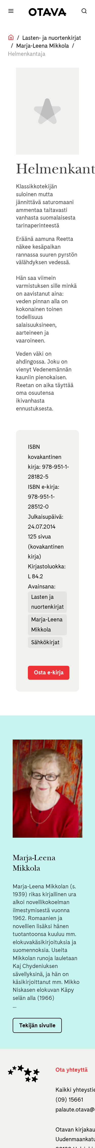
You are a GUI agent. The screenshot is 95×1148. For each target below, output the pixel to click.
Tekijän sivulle (37, 1025)
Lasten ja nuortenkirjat (47, 602)
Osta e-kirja (49, 672)
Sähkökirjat (45, 642)
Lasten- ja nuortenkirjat (51, 37)
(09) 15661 (69, 1099)
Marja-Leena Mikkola (42, 45)
